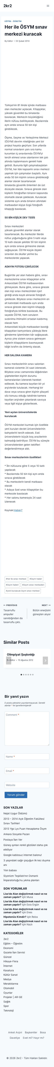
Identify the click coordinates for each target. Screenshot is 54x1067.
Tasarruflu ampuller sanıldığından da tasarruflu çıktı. (13, 614)
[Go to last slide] (8, 660)
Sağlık (6, 1001)
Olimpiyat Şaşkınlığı (21, 654)
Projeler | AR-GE (12, 997)
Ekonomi (8, 948)
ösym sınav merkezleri (33, 585)
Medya (7, 979)
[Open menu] (48, 6)
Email (10, 770)
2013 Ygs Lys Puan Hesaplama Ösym (25, 828)
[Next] (45, 660)
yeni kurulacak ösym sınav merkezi (22, 591)
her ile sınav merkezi (16, 579)
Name (10, 756)
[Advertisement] (27, 74)
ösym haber (36, 579)
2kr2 (5, 939)
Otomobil (8, 988)
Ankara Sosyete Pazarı (16, 834)
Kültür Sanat (10, 974)
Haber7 (18, 510)
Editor (10, 41)
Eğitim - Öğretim (13, 21)
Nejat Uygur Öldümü (15, 813)
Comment (12, 714)
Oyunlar (7, 992)
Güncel (7, 957)
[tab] (21, 674)
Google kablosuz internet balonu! (22, 855)
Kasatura (8, 970)
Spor (6, 1006)
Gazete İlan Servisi (14, 952)
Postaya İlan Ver (12, 839)
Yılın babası (10, 870)
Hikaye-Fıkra (10, 961)
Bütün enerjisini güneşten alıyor (42, 610)
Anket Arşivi (15, 1032)
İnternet (7, 965)
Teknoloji (8, 1010)
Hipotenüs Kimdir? (14, 916)
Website (10, 785)
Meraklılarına (10, 983)
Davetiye (15, 1037)
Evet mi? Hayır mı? (33, 1037)
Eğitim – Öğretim (12, 943)
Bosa (43, 1032)
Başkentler (31, 1032)
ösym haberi (12, 585)
